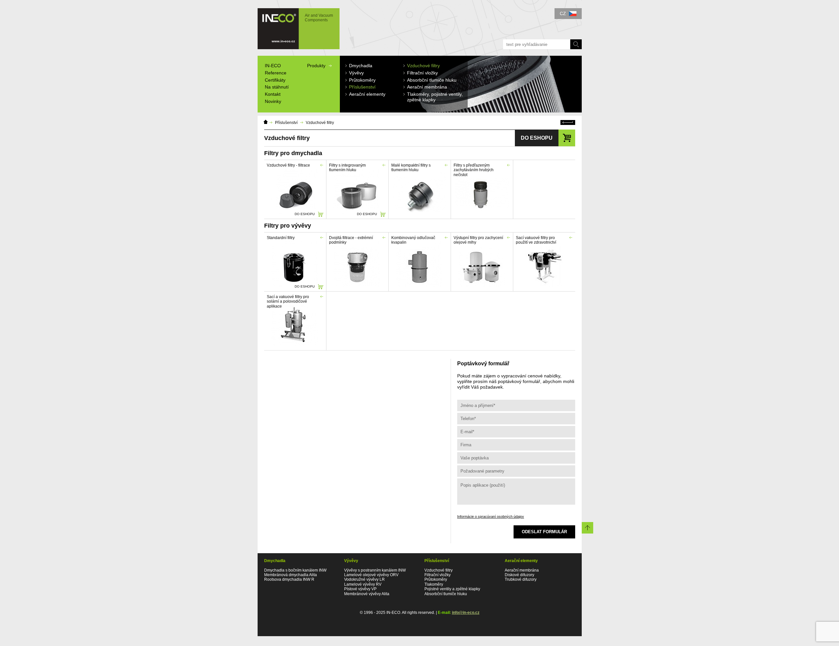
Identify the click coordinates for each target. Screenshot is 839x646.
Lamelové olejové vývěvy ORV (371, 575)
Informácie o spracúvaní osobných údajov (490, 516)
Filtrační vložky (437, 575)
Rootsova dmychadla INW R (289, 579)
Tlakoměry (433, 584)
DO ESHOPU (305, 214)
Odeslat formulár (544, 531)
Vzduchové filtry (320, 122)
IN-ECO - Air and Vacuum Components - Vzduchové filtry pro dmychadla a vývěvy (296, 25)
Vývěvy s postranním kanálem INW (375, 570)
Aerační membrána (522, 570)
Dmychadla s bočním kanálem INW (295, 570)
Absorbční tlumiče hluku (445, 594)
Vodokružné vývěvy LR (364, 579)
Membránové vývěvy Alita (366, 594)
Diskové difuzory (519, 575)
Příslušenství (286, 122)
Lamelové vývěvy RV (362, 584)
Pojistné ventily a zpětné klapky (452, 589)
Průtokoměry (435, 579)
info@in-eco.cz (465, 612)
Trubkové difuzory (521, 579)
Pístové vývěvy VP (360, 589)
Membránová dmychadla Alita (290, 575)
